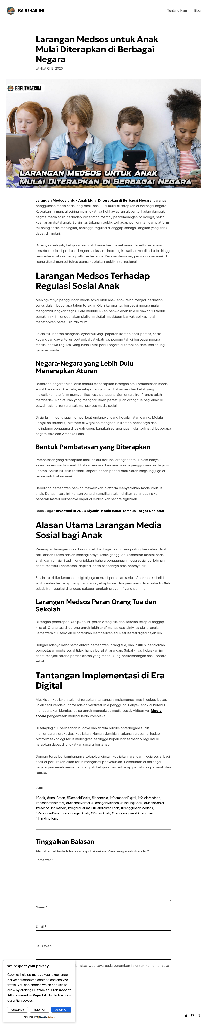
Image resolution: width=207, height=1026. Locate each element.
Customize (17, 1009)
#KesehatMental (78, 803)
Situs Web (44, 946)
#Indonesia (100, 798)
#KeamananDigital (123, 798)
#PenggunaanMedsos (137, 808)
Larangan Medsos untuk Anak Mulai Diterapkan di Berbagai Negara (97, 49)
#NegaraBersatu (80, 808)
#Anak (40, 798)
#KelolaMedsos (149, 798)
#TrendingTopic (47, 818)
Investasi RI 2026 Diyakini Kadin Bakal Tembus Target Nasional (110, 511)
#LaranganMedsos (105, 803)
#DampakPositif (78, 798)
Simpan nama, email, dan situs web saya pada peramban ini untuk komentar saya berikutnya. (104, 968)
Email (41, 926)
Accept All (61, 1009)
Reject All (39, 1009)
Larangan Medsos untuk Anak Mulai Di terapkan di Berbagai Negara (94, 200)
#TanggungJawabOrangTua (132, 813)
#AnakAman (56, 798)
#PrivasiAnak (100, 813)
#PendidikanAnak (106, 808)
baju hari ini (31, 10)
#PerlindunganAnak (74, 813)
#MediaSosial (154, 803)
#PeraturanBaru (47, 813)
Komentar (45, 860)
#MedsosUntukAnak (51, 808)
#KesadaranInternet (50, 803)
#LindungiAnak (131, 803)
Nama (42, 907)
